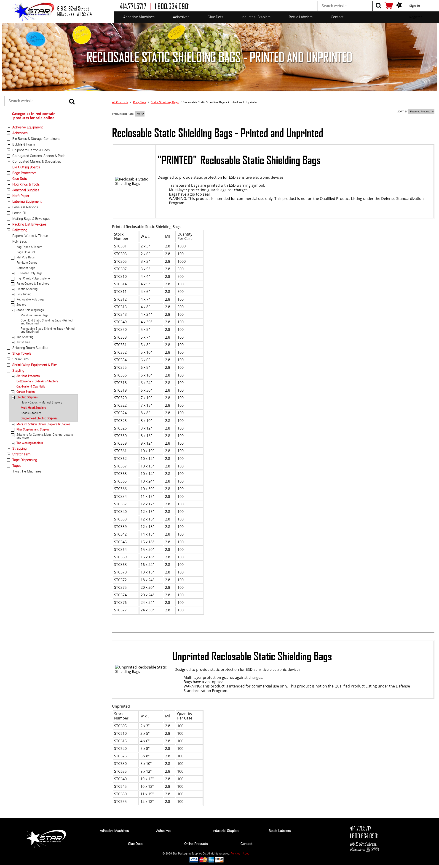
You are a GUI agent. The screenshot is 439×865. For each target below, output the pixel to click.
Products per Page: (123, 113)
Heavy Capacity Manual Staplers (41, 402)
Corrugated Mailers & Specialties (36, 161)
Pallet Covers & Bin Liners (32, 283)
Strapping (19, 448)
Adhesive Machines (139, 16)
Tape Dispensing (24, 459)
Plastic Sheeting (26, 289)
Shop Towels (21, 353)
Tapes (16, 465)
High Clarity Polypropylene (33, 278)
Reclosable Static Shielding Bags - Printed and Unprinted (48, 330)
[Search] (378, 5)
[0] (388, 5)
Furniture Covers (26, 262)
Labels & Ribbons (25, 207)
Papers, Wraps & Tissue (30, 235)
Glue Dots (215, 16)
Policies (235, 853)
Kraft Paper (20, 195)
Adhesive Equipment (27, 127)
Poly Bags (19, 241)
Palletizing (19, 230)
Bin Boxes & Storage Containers (36, 138)
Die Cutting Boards (26, 167)
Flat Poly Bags (25, 257)
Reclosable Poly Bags (30, 299)
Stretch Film (21, 454)
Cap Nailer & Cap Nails (30, 386)
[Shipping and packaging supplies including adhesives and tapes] (46, 846)
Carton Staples (25, 392)
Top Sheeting (24, 337)
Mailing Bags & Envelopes (31, 218)
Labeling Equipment (27, 201)
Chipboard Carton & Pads (31, 150)
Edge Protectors (24, 172)
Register (415, 17)
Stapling (18, 370)
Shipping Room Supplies (30, 347)
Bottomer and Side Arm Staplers (37, 381)
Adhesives (181, 16)
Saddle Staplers (31, 413)
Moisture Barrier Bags (34, 315)
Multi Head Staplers (33, 408)
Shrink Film (20, 359)
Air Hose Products (28, 376)
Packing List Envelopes (29, 224)
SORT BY (402, 111)
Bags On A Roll (25, 252)
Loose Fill (19, 212)
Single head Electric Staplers (39, 418)
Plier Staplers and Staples (33, 429)
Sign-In (414, 5)
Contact (337, 16)
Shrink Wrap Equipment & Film (34, 364)
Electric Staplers (27, 397)
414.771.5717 (360, 828)
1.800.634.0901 (364, 836)
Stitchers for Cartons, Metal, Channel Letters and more (44, 436)
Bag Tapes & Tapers (29, 247)
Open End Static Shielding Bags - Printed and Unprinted (46, 321)
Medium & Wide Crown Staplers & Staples (43, 424)
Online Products (196, 843)
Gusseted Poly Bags (29, 273)
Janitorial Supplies (25, 190)
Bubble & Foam (23, 144)
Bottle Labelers (301, 16)
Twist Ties (23, 342)
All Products (120, 102)
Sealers (21, 304)
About (246, 853)
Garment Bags (25, 268)
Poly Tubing (23, 294)
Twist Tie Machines (27, 471)
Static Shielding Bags (30, 310)
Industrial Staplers (255, 16)
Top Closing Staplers (29, 443)
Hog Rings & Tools (26, 184)
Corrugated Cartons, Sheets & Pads (38, 155)
